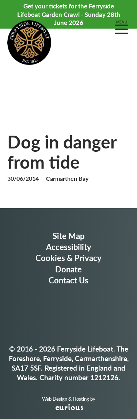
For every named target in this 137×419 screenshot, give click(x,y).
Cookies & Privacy (68, 258)
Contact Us (68, 280)
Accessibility (68, 247)
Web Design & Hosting (65, 399)
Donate (68, 269)
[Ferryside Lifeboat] (29, 43)
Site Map (69, 236)
